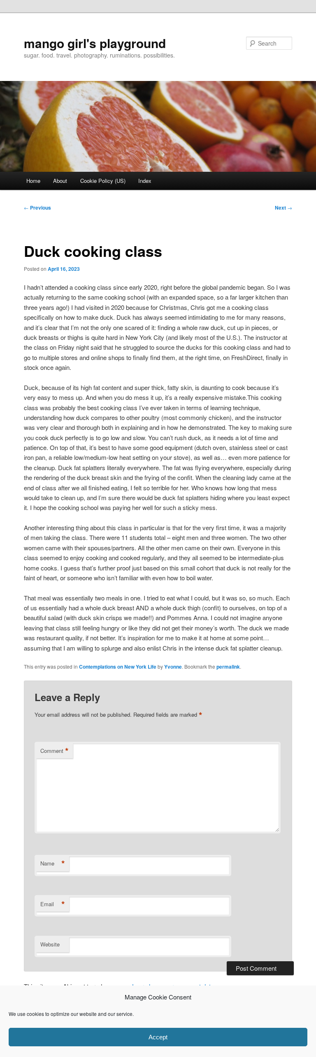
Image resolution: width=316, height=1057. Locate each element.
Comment (54, 750)
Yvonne (173, 666)
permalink (228, 666)
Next (283, 207)
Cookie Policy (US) (102, 181)
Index (144, 181)
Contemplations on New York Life (117, 666)
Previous (37, 207)
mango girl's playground (95, 43)
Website (50, 944)
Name (52, 863)
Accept (158, 1037)
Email (52, 904)
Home (33, 181)
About (60, 181)
